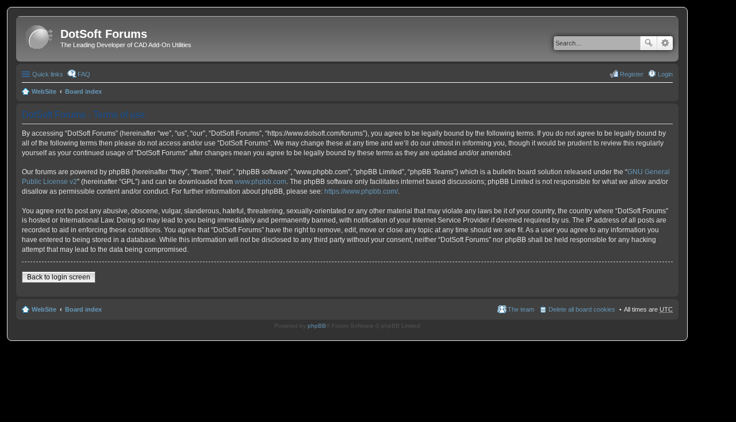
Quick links (47, 74)
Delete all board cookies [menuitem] (582, 309)
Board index (83, 91)
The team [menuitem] (521, 309)
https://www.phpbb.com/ (361, 191)
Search (648, 43)
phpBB (317, 326)
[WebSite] (39, 37)
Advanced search (665, 43)
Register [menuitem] (631, 74)
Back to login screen (58, 277)
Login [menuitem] (665, 74)
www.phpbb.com (260, 182)
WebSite (44, 91)
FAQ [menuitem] (84, 74)
